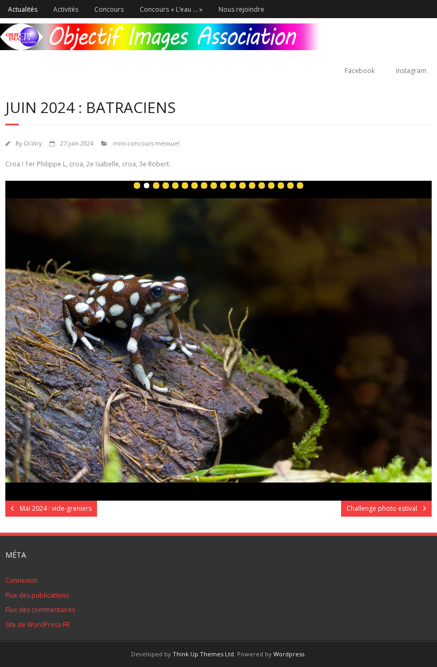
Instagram (411, 70)
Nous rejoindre (241, 9)
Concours (109, 9)
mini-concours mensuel (146, 143)
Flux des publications (37, 595)
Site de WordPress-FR (37, 624)
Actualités (22, 9)
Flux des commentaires (40, 609)
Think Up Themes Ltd (203, 654)
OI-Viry (32, 143)
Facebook (360, 70)
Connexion (21, 580)
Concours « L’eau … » (171, 9)
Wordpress (288, 654)
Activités (65, 9)
